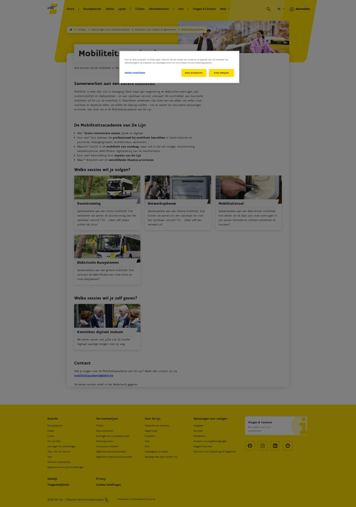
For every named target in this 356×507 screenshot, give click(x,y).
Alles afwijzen (221, 72)
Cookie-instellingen (135, 72)
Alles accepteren (194, 72)
